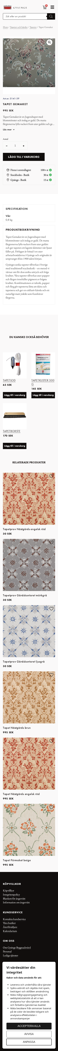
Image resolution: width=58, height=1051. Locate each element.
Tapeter (33, 27)
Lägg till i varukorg (23, 157)
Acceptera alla (29, 1026)
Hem (5, 27)
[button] (52, 7)
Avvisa (29, 1034)
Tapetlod (9, 380)
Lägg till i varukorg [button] (14, 395)
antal (5, 139)
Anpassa (29, 1042)
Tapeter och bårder (19, 27)
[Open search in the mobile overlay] (29, 16)
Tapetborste (11, 431)
